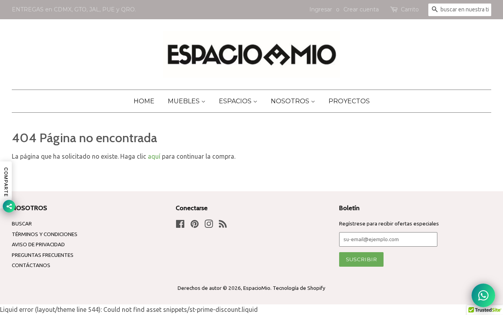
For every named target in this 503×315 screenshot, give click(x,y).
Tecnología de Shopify (299, 288)
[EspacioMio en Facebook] (180, 225)
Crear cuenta (361, 9)
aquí (154, 156)
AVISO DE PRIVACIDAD (38, 244)
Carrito (410, 9)
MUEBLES (184, 101)
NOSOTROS (291, 101)
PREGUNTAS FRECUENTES (42, 255)
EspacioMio (256, 288)
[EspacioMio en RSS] (222, 225)
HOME (144, 101)
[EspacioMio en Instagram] (208, 225)
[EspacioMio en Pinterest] (194, 225)
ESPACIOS (236, 101)
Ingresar (320, 9)
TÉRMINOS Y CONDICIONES (44, 234)
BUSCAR (22, 223)
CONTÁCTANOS (31, 265)
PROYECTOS (349, 101)
